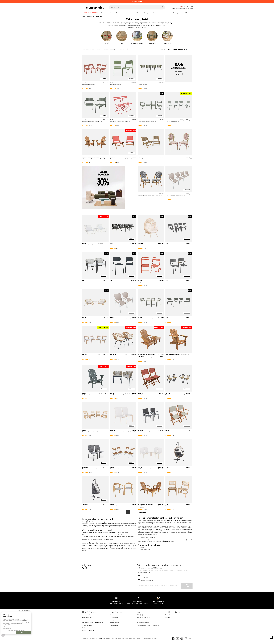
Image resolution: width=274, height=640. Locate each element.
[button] (3, 635)
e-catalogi (167, 617)
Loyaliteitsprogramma (176, 13)
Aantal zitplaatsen (88, 49)
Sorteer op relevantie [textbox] (179, 49)
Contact (84, 628)
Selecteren (8, 632)
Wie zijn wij (140, 615)
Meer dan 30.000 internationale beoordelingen (184, 8)
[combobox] (180, 49)
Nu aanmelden (186, 586)
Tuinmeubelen (90, 16)
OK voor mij (24, 632)
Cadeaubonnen (114, 617)
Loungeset (142, 551)
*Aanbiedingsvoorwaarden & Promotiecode (148, 625)
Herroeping (85, 620)
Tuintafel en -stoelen (145, 549)
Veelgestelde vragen (87, 625)
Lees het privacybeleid (7, 628)
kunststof (120, 532)
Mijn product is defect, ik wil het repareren (92, 622)
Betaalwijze (112, 615)
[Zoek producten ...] (162, 7)
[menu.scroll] (271, 637)
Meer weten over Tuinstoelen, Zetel (137, 27)
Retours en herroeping (87, 617)
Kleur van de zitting (109, 49)
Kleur (98, 49)
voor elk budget (161, 25)
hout (117, 532)
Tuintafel (142, 547)
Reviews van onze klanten (143, 617)
